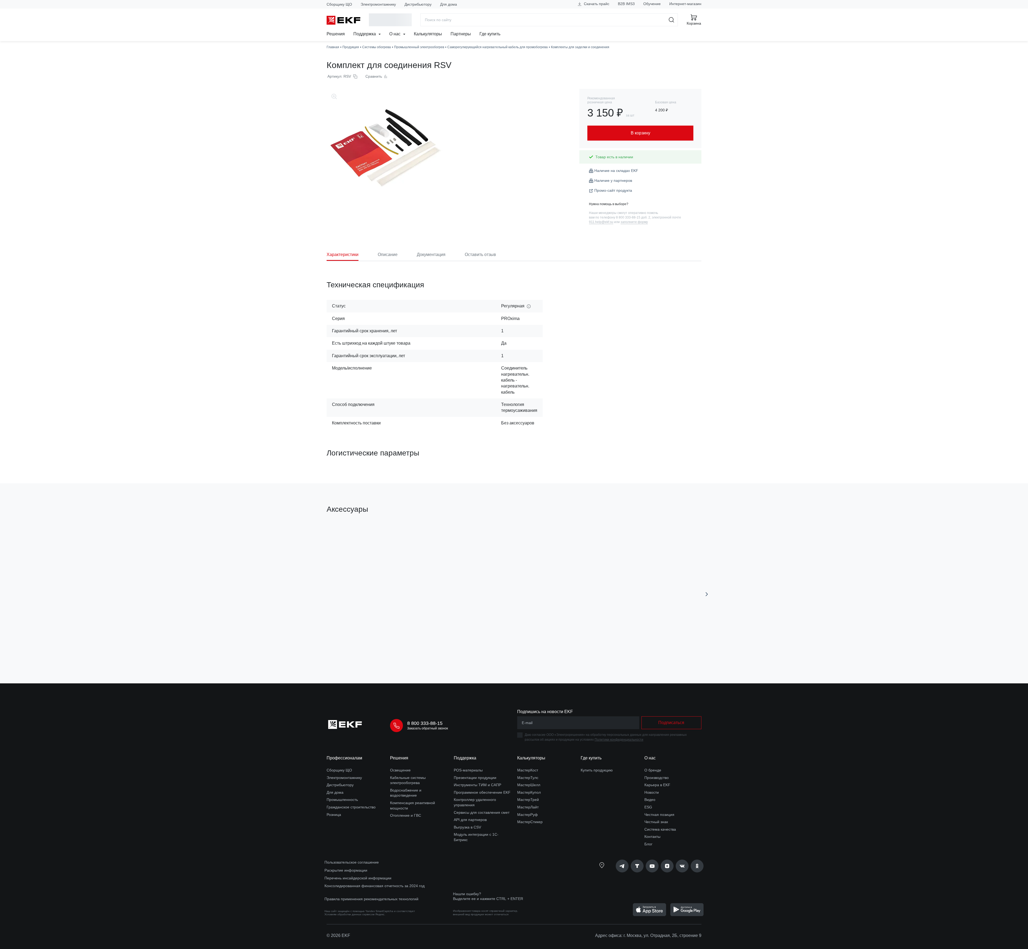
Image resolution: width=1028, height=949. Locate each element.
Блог (648, 844)
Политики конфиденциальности (619, 739)
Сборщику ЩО (339, 4)
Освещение (400, 770)
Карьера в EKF (657, 785)
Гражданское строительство (351, 807)
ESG (648, 807)
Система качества (660, 829)
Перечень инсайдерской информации (357, 878)
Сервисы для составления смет (481, 812)
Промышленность (342, 799)
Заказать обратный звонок (427, 728)
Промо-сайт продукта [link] (613, 190)
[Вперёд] (707, 594)
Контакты (652, 836)
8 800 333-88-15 (425, 723)
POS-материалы (468, 770)
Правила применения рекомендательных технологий (371, 899)
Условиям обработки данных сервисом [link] (349, 914)
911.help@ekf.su (601, 222)
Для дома (448, 4)
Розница (334, 814)
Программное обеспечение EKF (482, 792)
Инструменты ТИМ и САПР (477, 785)
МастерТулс (527, 777)
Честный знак (656, 822)
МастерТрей (528, 799)
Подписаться (671, 722)
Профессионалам (344, 758)
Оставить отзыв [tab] (480, 254)
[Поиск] (671, 19)
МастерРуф (527, 814)
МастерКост (527, 770)
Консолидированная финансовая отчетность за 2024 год (374, 886)
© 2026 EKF (338, 935)
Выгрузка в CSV (467, 827)
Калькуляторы (428, 34)
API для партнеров (470, 820)
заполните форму (634, 222)
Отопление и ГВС (405, 815)
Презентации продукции (475, 777)
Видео (649, 799)
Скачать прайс (596, 4)
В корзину (357, 649)
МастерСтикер (530, 822)
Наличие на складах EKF (616, 170)
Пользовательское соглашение (351, 862)
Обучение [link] (652, 4)
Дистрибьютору (418, 4)
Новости (651, 792)
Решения (336, 34)
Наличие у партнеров (613, 180)
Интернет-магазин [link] (685, 4)
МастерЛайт (528, 807)
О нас (395, 34)
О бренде (652, 770)
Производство (656, 777)
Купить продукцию (597, 770)
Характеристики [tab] (342, 254)
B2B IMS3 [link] (626, 4)
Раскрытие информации (345, 870)
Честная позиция (659, 814)
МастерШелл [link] (528, 785)
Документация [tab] (431, 254)
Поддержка (365, 34)
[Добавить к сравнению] (405, 649)
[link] (622, 866)
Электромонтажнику (378, 4)
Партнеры (461, 34)
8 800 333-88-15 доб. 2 (633, 217)
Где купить (489, 34)
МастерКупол (529, 792)
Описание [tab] (388, 254)
